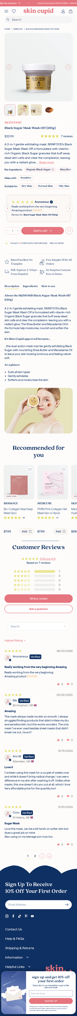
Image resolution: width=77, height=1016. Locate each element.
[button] (50, 136)
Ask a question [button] (38, 609)
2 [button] (35, 856)
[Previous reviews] (7, 208)
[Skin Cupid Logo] (39, 11)
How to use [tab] (48, 286)
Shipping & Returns (19, 948)
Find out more (57, 243)
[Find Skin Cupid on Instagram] (7, 916)
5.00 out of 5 (48, 558)
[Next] (68, 67)
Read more (46, 162)
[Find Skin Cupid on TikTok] (19, 916)
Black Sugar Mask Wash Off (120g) (42, 29)
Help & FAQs (14, 938)
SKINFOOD (18, 29)
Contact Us (13, 929)
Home (7, 29)
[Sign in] (63, 11)
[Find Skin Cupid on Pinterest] (26, 916)
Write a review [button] (38, 598)
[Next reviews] (69, 208)
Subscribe (66, 905)
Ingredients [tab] (30, 286)
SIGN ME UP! (51, 1001)
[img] (12, 651)
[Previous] (9, 67)
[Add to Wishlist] (69, 230)
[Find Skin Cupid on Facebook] (13, 916)
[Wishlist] (14, 11)
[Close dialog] (72, 974)
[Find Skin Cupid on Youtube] (32, 916)
